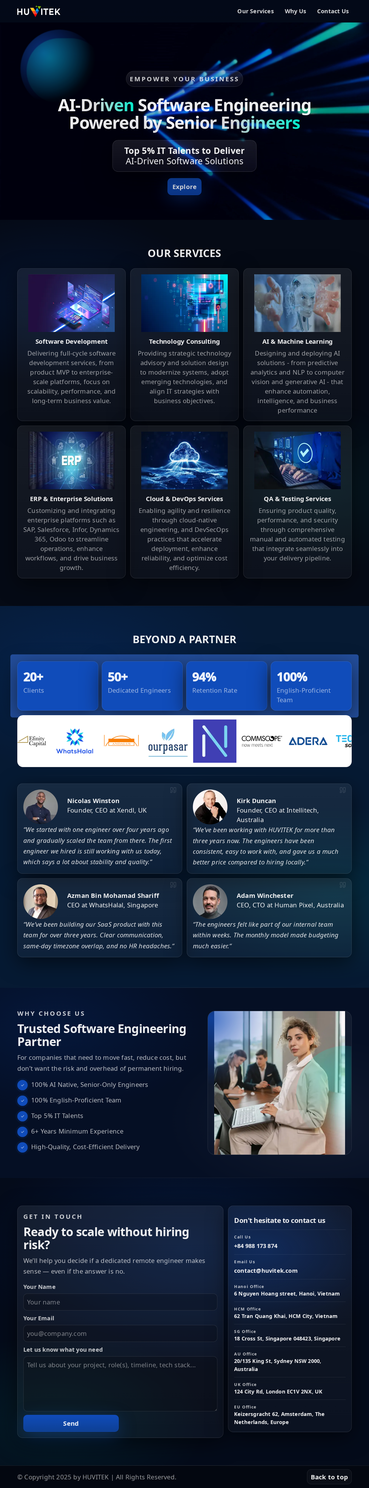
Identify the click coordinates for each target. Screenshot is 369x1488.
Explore (184, 186)
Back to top (329, 1476)
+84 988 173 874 (255, 1246)
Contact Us (333, 11)
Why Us (295, 11)
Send (71, 1423)
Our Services (255, 11)
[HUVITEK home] (39, 11)
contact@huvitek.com (266, 1270)
